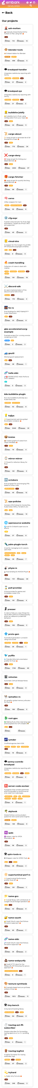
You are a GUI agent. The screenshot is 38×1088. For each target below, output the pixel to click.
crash (6, 271)
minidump (16, 78)
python (14, 56)
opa (6, 510)
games (7, 205)
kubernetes (16, 403)
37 (13, 535)
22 (28, 428)
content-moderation (11, 971)
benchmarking (9, 1012)
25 (13, 952)
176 (13, 299)
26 (13, 647)
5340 (14, 428)
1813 (14, 996)
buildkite (7, 403)
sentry (27, 773)
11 (27, 996)
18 (27, 277)
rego (10, 510)
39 (13, 559)
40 (28, 668)
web (6, 531)
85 (13, 930)
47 (13, 1063)
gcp (10, 250)
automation (26, 796)
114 (13, 41)
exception (13, 271)
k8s (18, 746)
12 (27, 41)
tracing (18, 1059)
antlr (15, 796)
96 (13, 189)
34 (13, 514)
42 (13, 909)
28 (13, 866)
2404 (14, 168)
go (6, 381)
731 (13, 579)
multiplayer (24, 746)
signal (7, 273)
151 (13, 600)
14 (26, 514)
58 (13, 845)
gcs (6, 360)
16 (13, 753)
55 (13, 209)
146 (13, 824)
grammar (7, 798)
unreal (20, 798)
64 (13, 1016)
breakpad (8, 78)
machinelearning (10, 553)
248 (13, 1083)
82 (13, 688)
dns (6, 250)
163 (13, 625)
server (14, 798)
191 (13, 277)
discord (7, 295)
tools (10, 121)
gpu (6, 316)
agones (7, 746)
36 (13, 364)
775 (13, 146)
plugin (24, 553)
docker (7, 340)
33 (13, 320)
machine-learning (16, 205)
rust (6, 37)
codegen (7, 642)
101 (13, 471)
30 (27, 579)
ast (20, 796)
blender (7, 56)
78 (13, 450)
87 (28, 168)
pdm (18, 553)
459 (13, 61)
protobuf (15, 642)
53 (13, 407)
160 (13, 709)
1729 (14, 668)
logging (7, 1059)
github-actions (9, 488)
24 (13, 125)
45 (13, 232)
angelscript (8, 796)
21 (13, 82)
